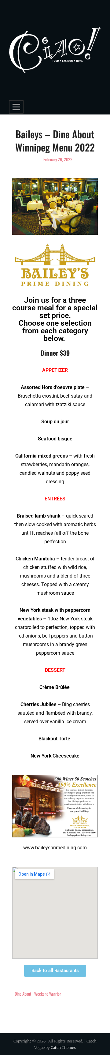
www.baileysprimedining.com (55, 848)
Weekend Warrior (47, 993)
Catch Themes (63, 1047)
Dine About (23, 993)
